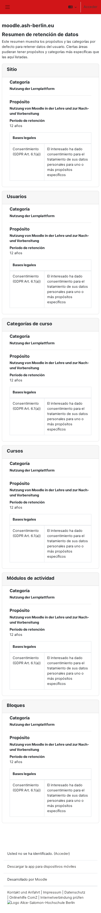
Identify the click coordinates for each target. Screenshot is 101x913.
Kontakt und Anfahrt (23, 892)
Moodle (41, 879)
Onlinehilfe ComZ (23, 897)
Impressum (52, 892)
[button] (72, 7)
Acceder (90, 7)
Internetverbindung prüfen (62, 897)
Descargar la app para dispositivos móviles (41, 866)
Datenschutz (74, 892)
